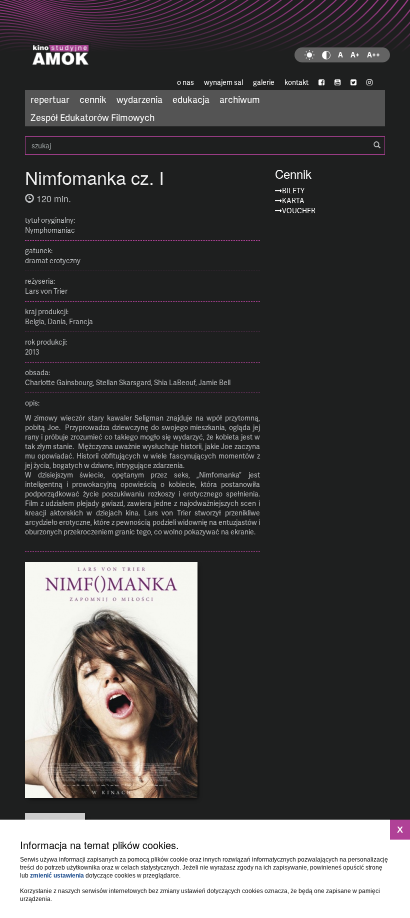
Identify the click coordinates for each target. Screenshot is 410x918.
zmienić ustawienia (57, 875)
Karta (293, 200)
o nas (185, 82)
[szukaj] (377, 145)
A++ (373, 54)
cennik (93, 99)
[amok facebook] (322, 82)
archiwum (240, 99)
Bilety (293, 190)
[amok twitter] (354, 82)
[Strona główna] (205, 37)
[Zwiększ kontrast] (326, 55)
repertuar (50, 99)
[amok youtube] (338, 82)
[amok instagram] (370, 82)
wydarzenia (139, 99)
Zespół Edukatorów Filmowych (92, 117)
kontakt (296, 82)
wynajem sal (223, 82)
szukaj (205, 145)
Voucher (299, 210)
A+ (355, 54)
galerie (263, 82)
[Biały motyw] (309, 55)
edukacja (191, 99)
